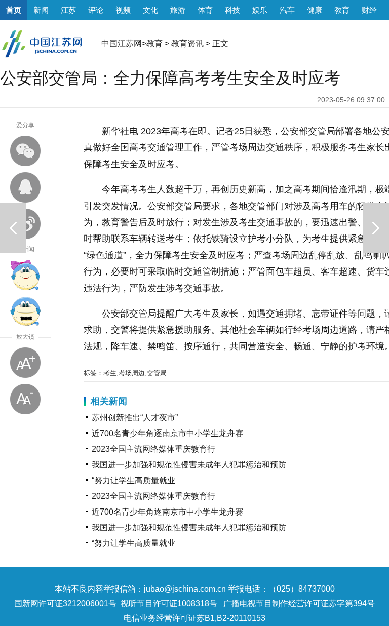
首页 (13, 10)
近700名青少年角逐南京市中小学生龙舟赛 (167, 433)
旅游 (177, 10)
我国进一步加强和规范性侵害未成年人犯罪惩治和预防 (189, 464)
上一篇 (13, 228)
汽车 (287, 10)
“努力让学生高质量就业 (133, 480)
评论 (95, 10)
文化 (150, 10)
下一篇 (376, 228)
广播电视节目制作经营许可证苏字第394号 (299, 603)
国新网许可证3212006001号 (65, 603)
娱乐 (259, 10)
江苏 (68, 10)
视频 (123, 10)
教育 (341, 10)
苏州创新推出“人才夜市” (135, 417)
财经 (369, 10)
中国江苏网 (121, 43)
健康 (314, 10)
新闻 (41, 10)
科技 (232, 10)
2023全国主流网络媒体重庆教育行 (153, 449)
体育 (205, 10)
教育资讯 (187, 43)
